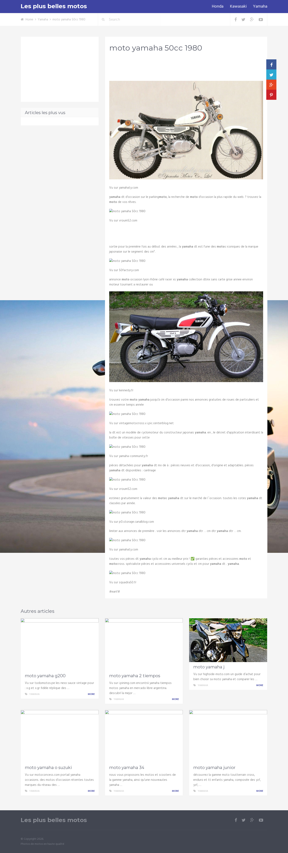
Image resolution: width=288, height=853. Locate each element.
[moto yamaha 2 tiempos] (144, 644)
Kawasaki (238, 6)
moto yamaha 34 (126, 767)
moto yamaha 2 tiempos (134, 675)
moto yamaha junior (214, 767)
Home (29, 19)
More (91, 694)
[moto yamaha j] (228, 640)
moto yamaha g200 (45, 675)
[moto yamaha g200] (60, 644)
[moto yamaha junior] (228, 736)
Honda (217, 6)
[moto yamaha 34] (144, 736)
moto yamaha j (209, 666)
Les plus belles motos (54, 6)
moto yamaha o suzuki (48, 767)
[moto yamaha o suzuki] (60, 736)
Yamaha (260, 6)
